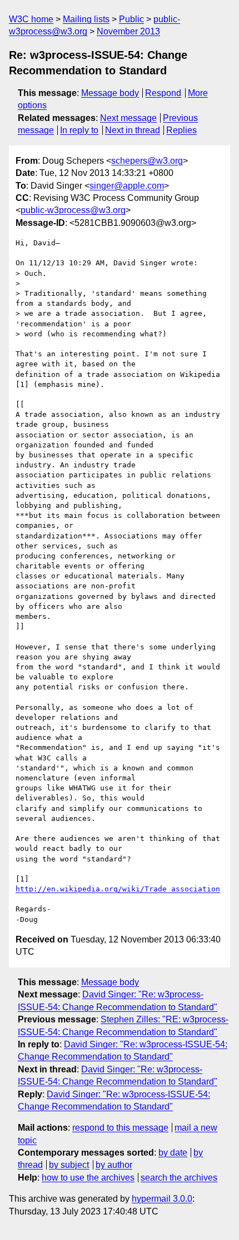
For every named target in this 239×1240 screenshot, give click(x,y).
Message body (110, 93)
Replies (181, 130)
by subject (69, 1165)
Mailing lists (86, 19)
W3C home (31, 19)
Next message (128, 118)
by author (114, 1165)
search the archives (179, 1177)
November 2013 (128, 31)
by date (172, 1152)
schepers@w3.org (147, 160)
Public (131, 19)
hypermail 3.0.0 (162, 1198)
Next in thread (132, 130)
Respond (163, 93)
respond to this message (120, 1127)
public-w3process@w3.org (73, 210)
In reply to (79, 130)
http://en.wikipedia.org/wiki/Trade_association (118, 889)
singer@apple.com (126, 185)
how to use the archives (88, 1177)
